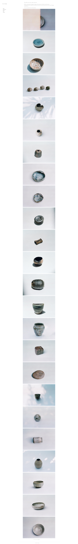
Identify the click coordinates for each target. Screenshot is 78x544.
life (3, 11)
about (3, 8)
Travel (4, 12)
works (3, 10)
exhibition (4, 9)
